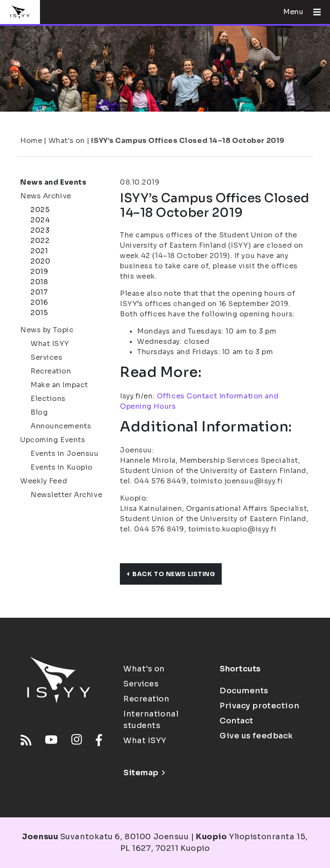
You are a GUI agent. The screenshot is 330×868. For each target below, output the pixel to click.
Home (31, 140)
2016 (39, 302)
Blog (39, 412)
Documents (244, 690)
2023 (40, 230)
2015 (39, 312)
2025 (40, 209)
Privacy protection (259, 705)
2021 (39, 250)
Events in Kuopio (62, 467)
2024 (40, 220)
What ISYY (50, 343)
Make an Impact (59, 384)
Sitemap (141, 772)
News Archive (45, 195)
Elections (48, 398)
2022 (40, 240)
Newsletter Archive (66, 494)
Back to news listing (173, 574)
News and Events (53, 182)
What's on (67, 140)
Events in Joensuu (65, 453)
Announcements (61, 426)
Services (46, 357)
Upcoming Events (52, 439)
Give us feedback (256, 736)
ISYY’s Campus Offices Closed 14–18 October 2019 (187, 140)
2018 (39, 281)
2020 (40, 261)
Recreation (51, 371)
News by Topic (46, 329)
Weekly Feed (43, 481)
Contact (237, 720)
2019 (39, 271)
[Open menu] (314, 12)
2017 (39, 292)
